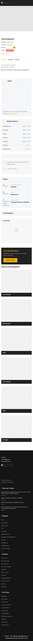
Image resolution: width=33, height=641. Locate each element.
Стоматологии (5, 607)
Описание (4, 59)
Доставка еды (5, 561)
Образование (5, 545)
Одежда (3, 584)
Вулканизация (5, 534)
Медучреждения (6, 578)
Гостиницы (4, 602)
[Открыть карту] (13, 113)
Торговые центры (6, 616)
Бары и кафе (5, 572)
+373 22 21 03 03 (12, 169)
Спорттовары (5, 613)
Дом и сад (4, 558)
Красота (3, 575)
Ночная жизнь (5, 581)
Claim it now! (10, 260)
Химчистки (4, 622)
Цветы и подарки (6, 566)
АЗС (2, 528)
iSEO (26, 638)
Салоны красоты (6, 605)
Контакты (10, 59)
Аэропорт (9, 45)
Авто (2, 520)
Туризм (3, 619)
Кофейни (4, 569)
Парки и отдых (5, 548)
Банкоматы (10, 42)
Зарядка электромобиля (8, 537)
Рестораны (4, 599)
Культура (4, 586)
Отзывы (17, 59)
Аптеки (3, 540)
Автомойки (4, 522)
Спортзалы (4, 610)
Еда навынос (5, 564)
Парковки (4, 531)
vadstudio (21, 638)
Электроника (5, 625)
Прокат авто (4, 525)
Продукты (4, 596)
